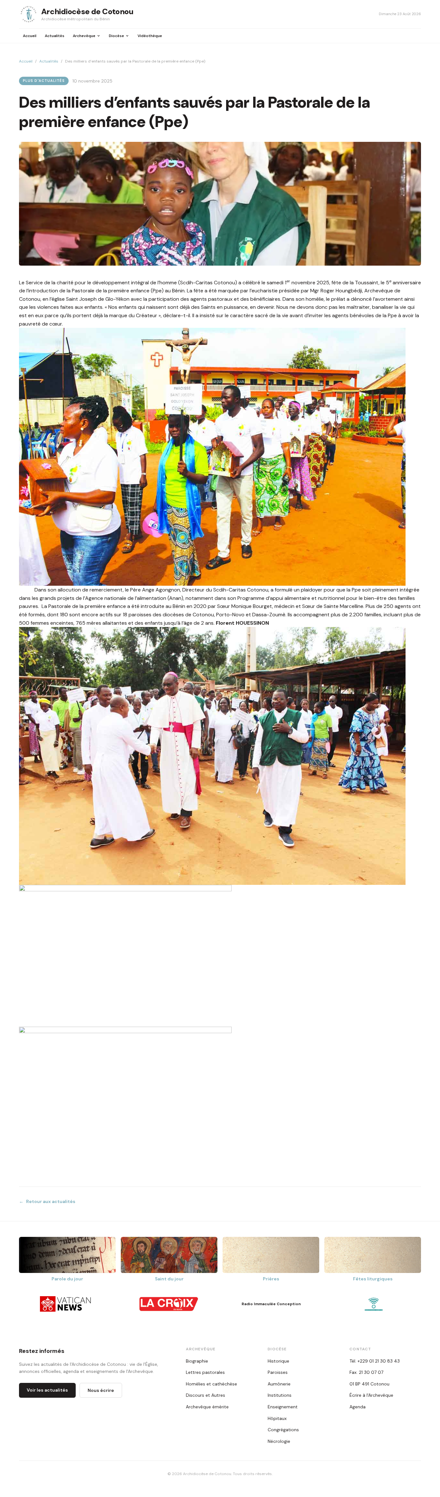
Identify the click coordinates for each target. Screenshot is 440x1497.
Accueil (29, 35)
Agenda (357, 1407)
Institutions (280, 1395)
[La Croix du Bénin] (168, 1304)
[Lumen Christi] (373, 1304)
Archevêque (84, 35)
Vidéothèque (150, 35)
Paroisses (278, 1372)
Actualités (54, 35)
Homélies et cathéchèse (211, 1384)
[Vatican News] (66, 1304)
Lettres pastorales (205, 1372)
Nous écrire (101, 1390)
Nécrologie (279, 1441)
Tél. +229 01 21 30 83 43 (374, 1361)
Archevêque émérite (207, 1407)
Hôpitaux (277, 1418)
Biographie (197, 1361)
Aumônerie (279, 1384)
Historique (278, 1361)
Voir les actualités (47, 1390)
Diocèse (116, 35)
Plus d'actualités (44, 80)
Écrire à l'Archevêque (371, 1395)
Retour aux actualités (47, 1201)
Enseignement (283, 1407)
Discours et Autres (205, 1395)
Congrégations (283, 1430)
